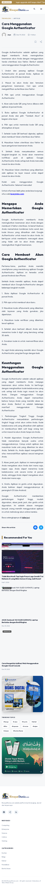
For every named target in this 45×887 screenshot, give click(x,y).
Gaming (4, 841)
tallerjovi (26, 517)
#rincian (25, 726)
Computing (5, 825)
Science (4, 833)
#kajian (35, 726)
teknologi (6, 18)
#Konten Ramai (18, 731)
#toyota (24, 722)
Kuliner (4, 861)
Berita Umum (6, 869)
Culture (4, 837)
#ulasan (6, 731)
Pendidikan (5, 865)
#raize (15, 722)
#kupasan (15, 726)
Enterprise (5, 829)
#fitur (5, 726)
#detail (34, 722)
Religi (3, 857)
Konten (4, 853)
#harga (6, 722)
